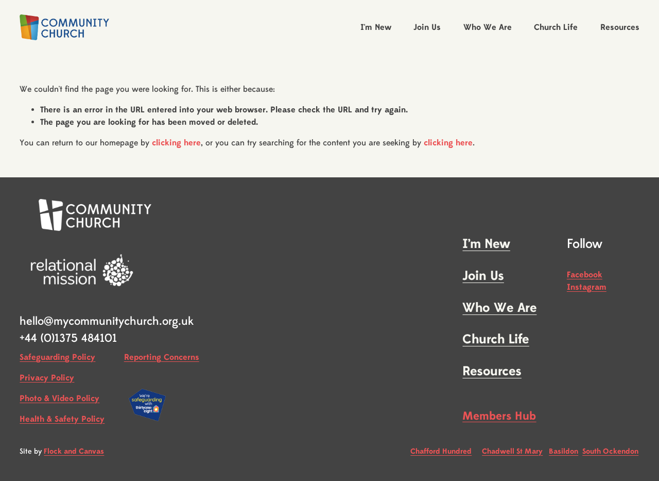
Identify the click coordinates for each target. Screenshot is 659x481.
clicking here (176, 143)
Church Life (495, 339)
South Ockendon (610, 451)
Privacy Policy (47, 378)
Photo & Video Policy (59, 398)
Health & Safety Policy (62, 419)
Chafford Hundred (441, 451)
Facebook (584, 275)
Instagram (586, 287)
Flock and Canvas (74, 451)
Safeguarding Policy (57, 357)
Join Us (483, 276)
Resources (491, 371)
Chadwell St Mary (512, 451)
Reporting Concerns (161, 357)
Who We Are (499, 308)
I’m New (486, 244)
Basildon (563, 451)
